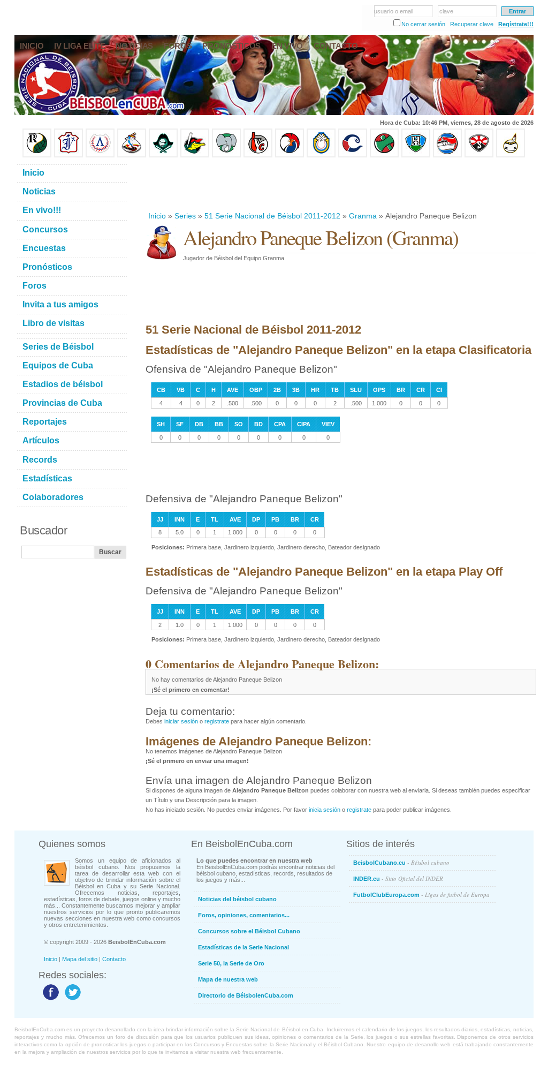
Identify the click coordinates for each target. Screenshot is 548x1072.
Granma (363, 216)
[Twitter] (71, 999)
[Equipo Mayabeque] (131, 155)
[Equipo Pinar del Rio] (36, 155)
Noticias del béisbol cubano (237, 899)
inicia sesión (324, 809)
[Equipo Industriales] (68, 155)
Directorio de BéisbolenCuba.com (245, 995)
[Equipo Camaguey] (352, 155)
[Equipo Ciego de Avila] (321, 155)
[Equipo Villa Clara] (257, 155)
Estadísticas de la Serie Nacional (243, 947)
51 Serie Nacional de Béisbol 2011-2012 (272, 216)
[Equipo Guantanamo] (510, 155)
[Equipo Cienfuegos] (226, 155)
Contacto (114, 959)
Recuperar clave (471, 24)
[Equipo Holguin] (415, 155)
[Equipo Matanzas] (194, 155)
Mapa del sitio (79, 959)
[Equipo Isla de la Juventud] (163, 155)
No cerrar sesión (423, 24)
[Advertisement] (340, 184)
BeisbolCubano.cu (401, 862)
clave (446, 11)
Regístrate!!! (516, 24)
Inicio (157, 216)
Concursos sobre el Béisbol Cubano (249, 931)
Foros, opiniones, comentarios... (244, 915)
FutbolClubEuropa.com (421, 894)
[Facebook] (49, 999)
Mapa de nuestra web (228, 979)
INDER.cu (398, 878)
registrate (216, 721)
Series (185, 216)
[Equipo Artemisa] (100, 155)
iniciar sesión (181, 721)
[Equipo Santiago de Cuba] (479, 155)
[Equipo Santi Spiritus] (289, 155)
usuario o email (393, 11)
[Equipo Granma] (447, 155)
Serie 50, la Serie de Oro (231, 963)
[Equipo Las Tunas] (384, 155)
